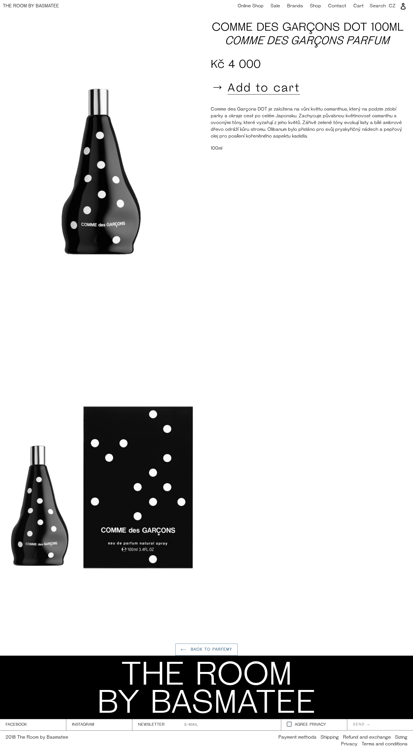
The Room (31, 6)
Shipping (330, 737)
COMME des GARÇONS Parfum (308, 41)
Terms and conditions (384, 744)
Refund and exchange (367, 737)
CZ (392, 6)
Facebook (16, 725)
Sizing (401, 737)
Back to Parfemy (211, 649)
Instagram (83, 725)
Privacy (349, 744)
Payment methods (297, 737)
